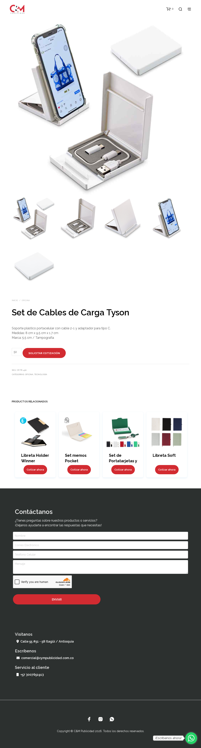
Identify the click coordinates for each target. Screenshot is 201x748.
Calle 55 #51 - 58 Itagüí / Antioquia (47, 641)
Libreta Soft (164, 455)
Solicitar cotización (44, 353)
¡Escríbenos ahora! (168, 738)
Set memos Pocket (76, 458)
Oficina (26, 300)
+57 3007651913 (32, 675)
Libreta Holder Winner (35, 458)
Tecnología (40, 374)
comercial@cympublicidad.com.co (47, 658)
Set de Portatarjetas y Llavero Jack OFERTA (123, 461)
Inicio (15, 300)
